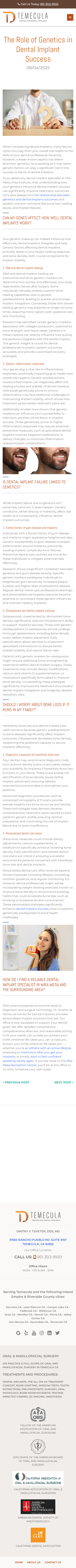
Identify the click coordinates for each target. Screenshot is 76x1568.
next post (63, 1082)
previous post (16, 1082)
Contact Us (53, 1562)
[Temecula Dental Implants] (25, 17)
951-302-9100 (49, 1257)
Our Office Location (38, 1250)
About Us (33, 1562)
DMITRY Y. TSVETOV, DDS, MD (38, 1231)
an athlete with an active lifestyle (48, 1048)
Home (19, 1562)
